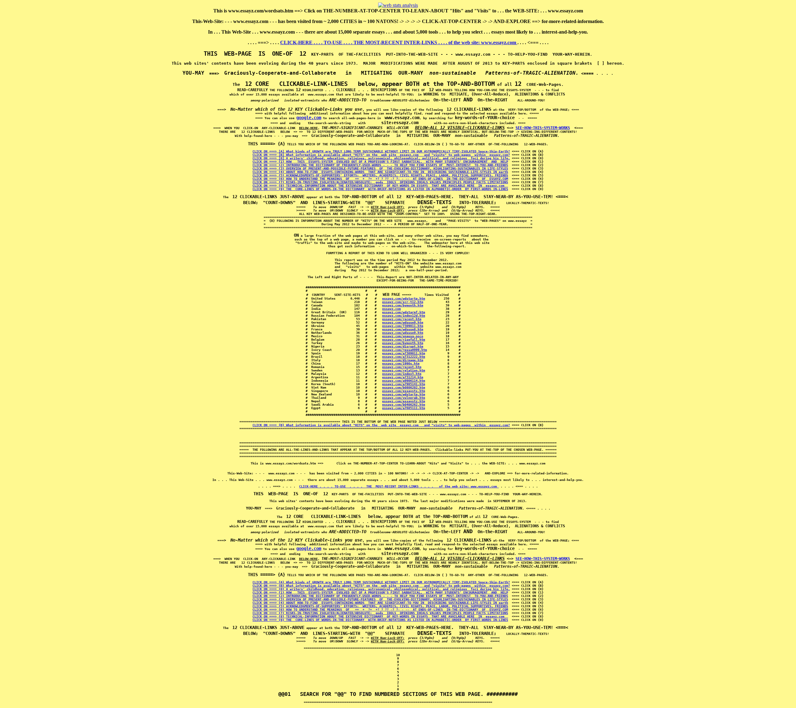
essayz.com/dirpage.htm (402, 360)
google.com (308, 117)
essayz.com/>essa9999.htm (404, 350)
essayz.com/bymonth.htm (402, 305)
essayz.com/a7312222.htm (403, 356)
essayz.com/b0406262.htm (403, 404)
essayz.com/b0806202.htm (403, 387)
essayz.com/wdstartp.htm (403, 298)
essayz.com (391, 308)
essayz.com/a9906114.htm (403, 380)
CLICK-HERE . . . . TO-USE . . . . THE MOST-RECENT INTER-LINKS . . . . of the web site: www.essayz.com (398, 42)
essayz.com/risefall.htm (403, 339)
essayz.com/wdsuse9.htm (402, 322)
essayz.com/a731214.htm (402, 377)
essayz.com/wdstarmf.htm (403, 312)
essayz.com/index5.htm (401, 373)
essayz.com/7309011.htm (402, 326)
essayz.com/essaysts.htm (403, 391)
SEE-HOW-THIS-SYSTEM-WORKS (543, 128)
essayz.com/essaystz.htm (403, 401)
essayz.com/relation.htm (403, 370)
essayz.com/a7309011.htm (403, 353)
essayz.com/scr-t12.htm (402, 302)
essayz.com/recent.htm (401, 319)
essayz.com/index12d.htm (403, 315)
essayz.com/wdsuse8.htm (402, 329)
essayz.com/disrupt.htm (402, 346)
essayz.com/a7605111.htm (403, 408)
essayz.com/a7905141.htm (403, 384)
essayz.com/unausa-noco (402, 336)
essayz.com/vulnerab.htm (403, 397)
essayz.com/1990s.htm (400, 363)
